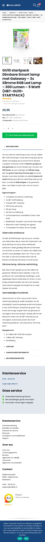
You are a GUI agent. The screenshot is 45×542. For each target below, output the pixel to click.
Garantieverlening (9, 425)
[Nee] (42, 531)
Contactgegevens (9, 452)
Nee (26, 538)
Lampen (15, 120)
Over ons (6, 450)
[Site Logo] (13, 5)
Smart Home (23, 120)
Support (5, 438)
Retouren (6, 433)
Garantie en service (10, 430)
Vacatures (6, 460)
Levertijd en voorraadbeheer (13, 436)
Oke (19, 538)
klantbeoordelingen (10, 101)
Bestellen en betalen (10, 428)
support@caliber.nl (10, 384)
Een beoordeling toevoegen (14, 103)
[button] (4, 5)
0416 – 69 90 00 (8, 379)
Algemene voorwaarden (12, 463)
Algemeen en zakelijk (10, 458)
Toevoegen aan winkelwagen (21, 135)
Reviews (5, 455)
